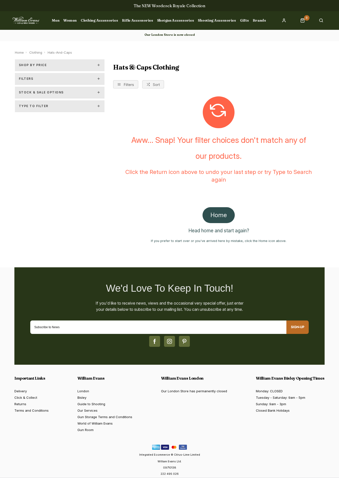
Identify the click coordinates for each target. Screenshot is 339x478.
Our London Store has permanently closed (194, 391)
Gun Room (85, 430)
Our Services (87, 410)
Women (70, 20)
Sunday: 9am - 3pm (271, 404)
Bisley (81, 397)
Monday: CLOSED (269, 391)
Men (55, 20)
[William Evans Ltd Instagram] (169, 341)
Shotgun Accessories (175, 20)
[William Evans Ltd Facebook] (154, 341)
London (83, 391)
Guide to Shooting (91, 404)
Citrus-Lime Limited (187, 454)
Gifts (244, 20)
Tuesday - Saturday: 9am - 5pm (280, 397)
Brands (259, 20)
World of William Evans (95, 423)
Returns (20, 404)
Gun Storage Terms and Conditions (104, 417)
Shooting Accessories (217, 20)
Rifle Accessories (137, 20)
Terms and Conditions (31, 410)
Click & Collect (25, 397)
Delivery (20, 391)
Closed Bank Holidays (273, 410)
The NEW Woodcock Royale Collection (169, 5)
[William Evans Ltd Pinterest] (184, 341)
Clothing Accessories (99, 20)
